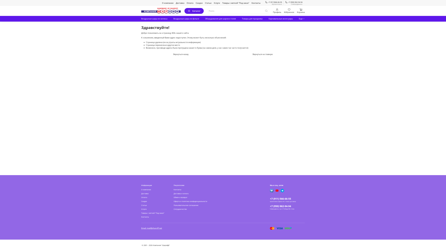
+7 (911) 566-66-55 (280, 198)
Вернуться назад (180, 54)
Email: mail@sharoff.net (151, 228)
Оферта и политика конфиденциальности (190, 201)
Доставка (180, 3)
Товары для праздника (252, 18)
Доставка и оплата (181, 193)
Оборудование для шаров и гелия (220, 18)
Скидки (199, 3)
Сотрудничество (180, 209)
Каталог (196, 11)
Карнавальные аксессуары (281, 18)
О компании (168, 3)
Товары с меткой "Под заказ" (235, 3)
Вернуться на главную (263, 54)
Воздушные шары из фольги (186, 18)
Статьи (208, 3)
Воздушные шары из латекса (154, 18)
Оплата (190, 3)
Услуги (217, 3)
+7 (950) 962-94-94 (295, 2)
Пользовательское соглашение (186, 205)
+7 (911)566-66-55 (275, 2)
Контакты (256, 3)
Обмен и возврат (180, 197)
